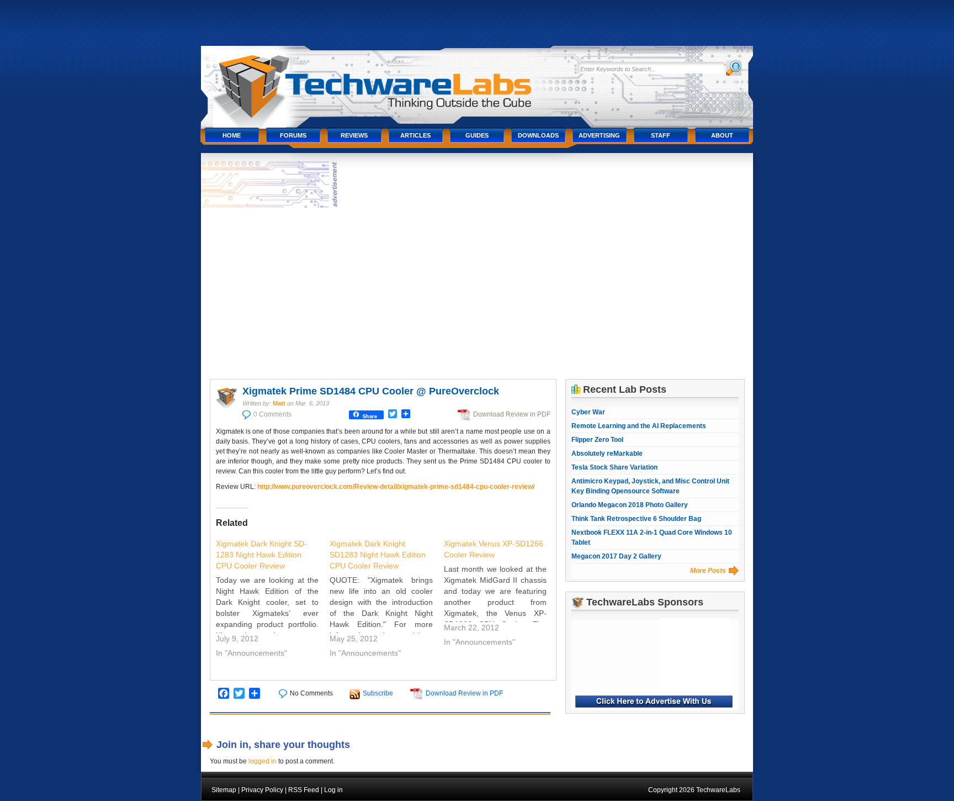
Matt (279, 403)
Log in (333, 790)
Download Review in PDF (511, 414)
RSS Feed (303, 790)
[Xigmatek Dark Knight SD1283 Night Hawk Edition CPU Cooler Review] (387, 600)
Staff (660, 135)
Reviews (354, 135)
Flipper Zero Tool (597, 440)
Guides (477, 135)
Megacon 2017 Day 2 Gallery (616, 556)
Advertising (599, 135)
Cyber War (588, 412)
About (722, 135)
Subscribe (378, 693)
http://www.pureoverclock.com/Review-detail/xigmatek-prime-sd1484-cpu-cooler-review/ (395, 487)
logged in (262, 761)
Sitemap (223, 790)
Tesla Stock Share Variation (614, 467)
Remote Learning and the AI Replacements (638, 426)
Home (231, 135)
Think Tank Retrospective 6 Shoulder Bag (636, 519)
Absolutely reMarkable (607, 453)
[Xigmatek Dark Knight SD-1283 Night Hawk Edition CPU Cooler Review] (273, 600)
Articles (415, 135)
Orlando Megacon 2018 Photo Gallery (629, 505)
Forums (293, 135)
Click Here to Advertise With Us (654, 701)
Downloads (538, 135)
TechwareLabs (385, 81)
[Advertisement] (477, 293)
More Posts (708, 571)
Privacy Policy (262, 790)
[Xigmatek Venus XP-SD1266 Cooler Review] (501, 594)
